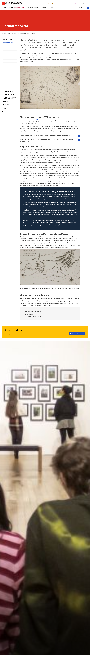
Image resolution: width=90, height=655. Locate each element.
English (86, 3)
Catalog (74, 3)
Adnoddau (79, 3)
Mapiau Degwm (50, 3)
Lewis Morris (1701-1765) (29, 120)
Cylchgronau (68, 3)
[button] (12, 7)
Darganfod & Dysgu (7, 39)
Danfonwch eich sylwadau (76, 333)
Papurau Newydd (59, 3)
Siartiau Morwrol (29, 314)
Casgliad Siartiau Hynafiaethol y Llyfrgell (34, 316)
